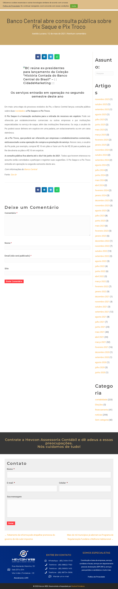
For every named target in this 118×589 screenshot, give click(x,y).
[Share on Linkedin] (44, 56)
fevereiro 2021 (101, 347)
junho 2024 (100, 175)
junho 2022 (100, 271)
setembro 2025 (102, 109)
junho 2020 (100, 372)
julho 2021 (100, 322)
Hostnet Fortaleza (77, 586)
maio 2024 (100, 180)
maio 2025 (100, 129)
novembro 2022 (102, 246)
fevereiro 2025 (101, 140)
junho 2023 (100, 220)
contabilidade (101, 399)
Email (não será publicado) (18, 256)
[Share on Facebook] (38, 56)
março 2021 (100, 342)
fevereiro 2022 (101, 286)
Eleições (99, 404)
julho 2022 (100, 266)
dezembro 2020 (102, 352)
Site (7, 268)
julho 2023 (100, 215)
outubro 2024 (101, 155)
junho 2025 (100, 124)
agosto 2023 (100, 210)
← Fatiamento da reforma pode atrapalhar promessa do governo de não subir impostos (30, 537)
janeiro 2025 (100, 145)
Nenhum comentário (76, 33)
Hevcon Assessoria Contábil (51, 440)
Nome (8, 243)
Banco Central (30, 169)
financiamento (101, 409)
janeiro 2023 (100, 236)
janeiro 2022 (100, 291)
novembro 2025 (102, 99)
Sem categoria (101, 420)
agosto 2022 (100, 261)
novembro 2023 (102, 205)
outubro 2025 (101, 104)
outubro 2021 (101, 306)
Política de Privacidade (96, 577)
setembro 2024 (102, 160)
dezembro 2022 (102, 241)
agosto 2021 (100, 317)
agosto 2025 (100, 114)
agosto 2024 (100, 165)
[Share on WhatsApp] (57, 56)
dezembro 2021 (102, 296)
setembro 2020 (102, 357)
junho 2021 (100, 327)
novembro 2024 (102, 150)
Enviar (11, 523)
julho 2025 (100, 119)
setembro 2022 (102, 256)
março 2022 (100, 281)
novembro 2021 (102, 301)
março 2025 (100, 134)
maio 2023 (100, 226)
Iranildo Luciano (39, 33)
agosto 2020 (100, 362)
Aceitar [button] (74, 6)
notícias (98, 415)
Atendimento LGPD (21, 578)
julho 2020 (100, 367)
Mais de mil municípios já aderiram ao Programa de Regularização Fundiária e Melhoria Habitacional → (90, 537)
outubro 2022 (101, 251)
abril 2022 (99, 276)
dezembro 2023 (102, 200)
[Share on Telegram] (50, 56)
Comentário (11, 213)
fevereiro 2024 (101, 190)
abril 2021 (99, 337)
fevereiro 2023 (101, 231)
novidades (20, 111)
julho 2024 (100, 170)
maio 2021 (100, 332)
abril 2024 (99, 185)
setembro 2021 (102, 312)
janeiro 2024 (100, 195)
